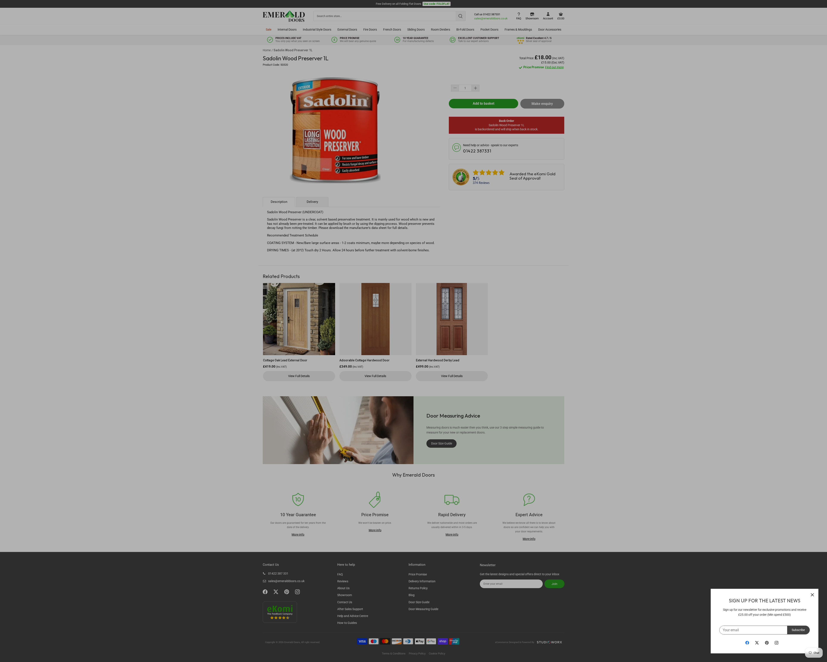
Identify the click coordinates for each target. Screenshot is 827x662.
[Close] (812, 595)
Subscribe (798, 630)
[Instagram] (776, 642)
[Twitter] (757, 642)
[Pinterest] (767, 642)
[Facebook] (747, 642)
